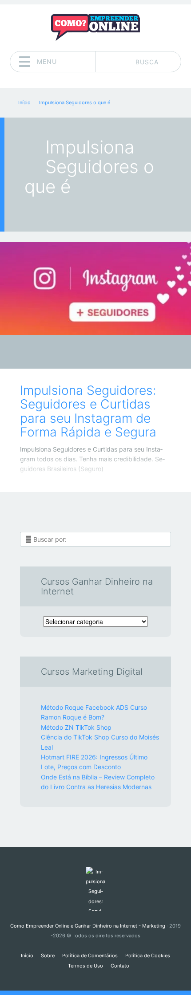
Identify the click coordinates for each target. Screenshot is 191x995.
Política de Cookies (147, 955)
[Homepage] (95, 27)
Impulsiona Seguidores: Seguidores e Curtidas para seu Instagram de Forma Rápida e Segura (88, 411)
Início (27, 955)
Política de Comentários (90, 955)
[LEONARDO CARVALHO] (112, 352)
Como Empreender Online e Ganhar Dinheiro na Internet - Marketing (87, 926)
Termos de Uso (85, 966)
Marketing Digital (89, 354)
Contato (120, 966)
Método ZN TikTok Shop (76, 727)
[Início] (95, 889)
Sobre (48, 955)
